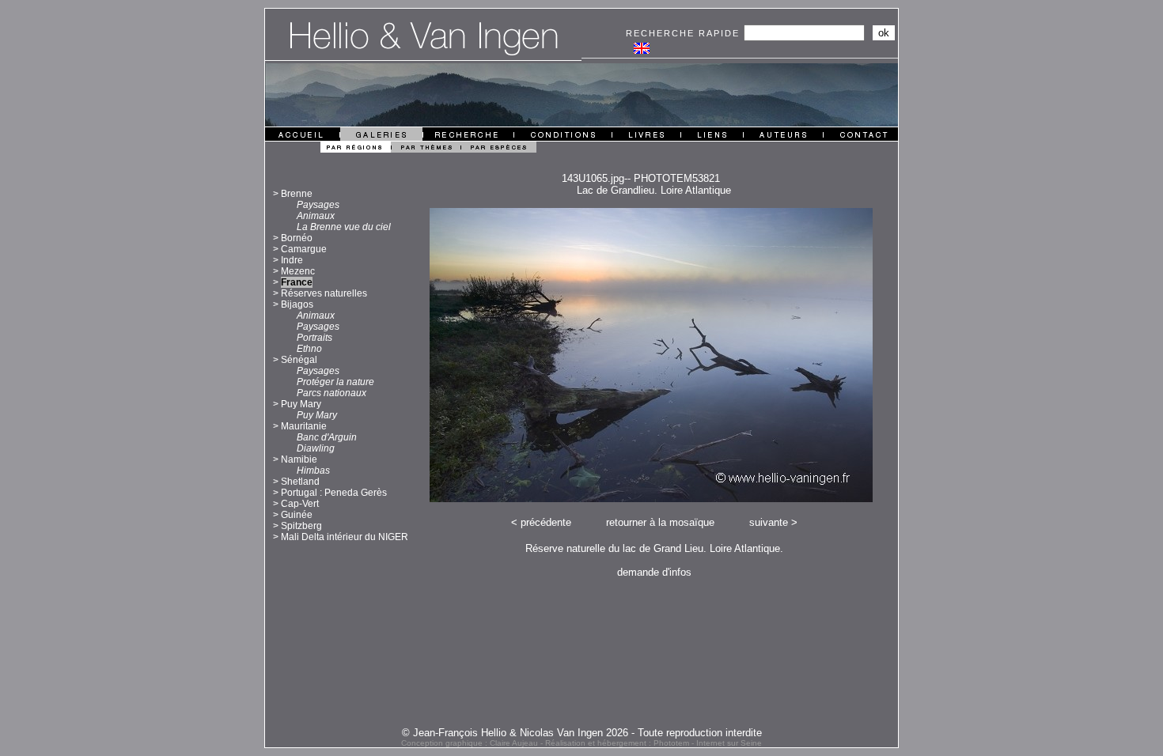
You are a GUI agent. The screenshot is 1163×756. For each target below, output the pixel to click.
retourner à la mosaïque (660, 522)
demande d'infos (654, 572)
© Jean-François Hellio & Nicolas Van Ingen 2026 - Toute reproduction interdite (582, 733)
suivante (768, 522)
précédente (546, 522)
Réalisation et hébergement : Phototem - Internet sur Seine (653, 743)
